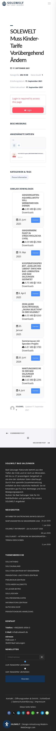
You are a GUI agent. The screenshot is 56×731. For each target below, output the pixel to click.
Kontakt (9, 698)
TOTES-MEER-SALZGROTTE (16, 584)
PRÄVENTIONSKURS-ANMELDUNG (19, 611)
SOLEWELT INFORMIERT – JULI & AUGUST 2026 (24, 528)
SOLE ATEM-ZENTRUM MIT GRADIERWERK (22, 570)
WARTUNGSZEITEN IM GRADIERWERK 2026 (22, 521)
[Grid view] (14, 145)
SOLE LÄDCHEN (11, 593)
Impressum (40, 701)
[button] (9, 713)
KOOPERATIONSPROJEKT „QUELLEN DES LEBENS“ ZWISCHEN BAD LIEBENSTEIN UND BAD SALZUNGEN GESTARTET (32, 271)
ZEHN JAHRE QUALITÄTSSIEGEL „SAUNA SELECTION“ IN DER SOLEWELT (32, 308)
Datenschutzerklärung (23, 701)
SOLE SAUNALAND (12, 566)
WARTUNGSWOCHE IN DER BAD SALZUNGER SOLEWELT (31, 372)
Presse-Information (19, 177)
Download (35, 220)
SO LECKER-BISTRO (13, 589)
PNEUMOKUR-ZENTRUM (15, 580)
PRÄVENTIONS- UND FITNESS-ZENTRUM (21, 575)
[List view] (19, 145)
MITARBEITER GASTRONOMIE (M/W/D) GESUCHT (25, 516)
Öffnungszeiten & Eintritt (26, 698)
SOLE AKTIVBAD (11, 561)
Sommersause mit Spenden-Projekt (31, 342)
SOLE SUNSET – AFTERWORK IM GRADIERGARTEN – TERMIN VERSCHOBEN (26, 538)
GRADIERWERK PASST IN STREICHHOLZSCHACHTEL (31, 234)
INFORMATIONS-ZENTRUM (16, 602)
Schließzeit (45, 698)
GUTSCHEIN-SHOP (12, 607)
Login (29, 110)
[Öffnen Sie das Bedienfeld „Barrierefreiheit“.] (7, 724)
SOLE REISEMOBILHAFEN (15, 598)
